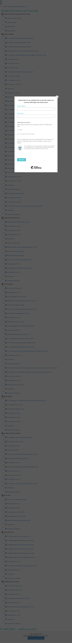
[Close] (57, 97)
